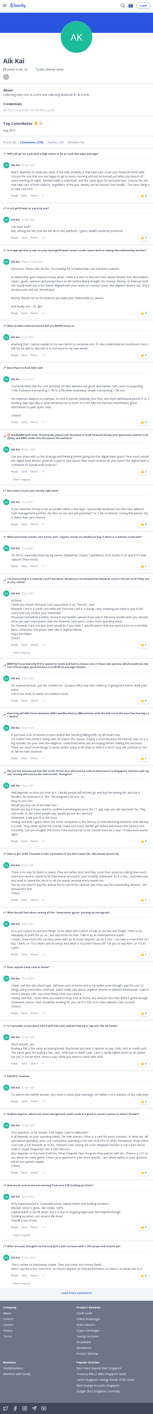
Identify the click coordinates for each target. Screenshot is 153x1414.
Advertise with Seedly (16, 1374)
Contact (8, 1319)
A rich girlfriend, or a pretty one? (28, 208)
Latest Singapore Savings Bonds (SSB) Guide (105, 1380)
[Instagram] (24, 1408)
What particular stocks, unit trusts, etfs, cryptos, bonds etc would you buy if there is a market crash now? (74, 537)
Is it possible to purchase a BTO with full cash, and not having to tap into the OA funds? (62, 1026)
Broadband (83, 1342)
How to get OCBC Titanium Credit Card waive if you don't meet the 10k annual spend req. (63, 854)
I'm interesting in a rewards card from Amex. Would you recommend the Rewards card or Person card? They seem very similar (78, 580)
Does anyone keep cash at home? (28, 967)
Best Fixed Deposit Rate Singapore (99, 1368)
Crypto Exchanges (88, 1330)
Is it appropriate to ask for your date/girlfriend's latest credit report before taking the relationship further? (76, 250)
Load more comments (76, 1293)
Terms (7, 1336)
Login (143, 5)
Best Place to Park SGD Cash (25, 368)
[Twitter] (5, 1408)
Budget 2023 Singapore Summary (98, 1391)
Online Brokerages (88, 1319)
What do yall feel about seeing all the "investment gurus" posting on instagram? (58, 912)
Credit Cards (84, 1313)
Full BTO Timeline (18, 1076)
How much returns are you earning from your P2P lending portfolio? (50, 1185)
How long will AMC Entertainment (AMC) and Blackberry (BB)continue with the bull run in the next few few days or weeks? (78, 715)
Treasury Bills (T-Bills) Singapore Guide (101, 1374)
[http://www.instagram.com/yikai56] (7, 77)
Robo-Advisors (85, 1325)
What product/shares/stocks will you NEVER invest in (40, 326)
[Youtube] (43, 1408)
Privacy (7, 1330)
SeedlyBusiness (13, 1368)
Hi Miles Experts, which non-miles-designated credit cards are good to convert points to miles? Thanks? (73, 1114)
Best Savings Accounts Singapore (98, 1385)
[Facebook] (15, 1408)
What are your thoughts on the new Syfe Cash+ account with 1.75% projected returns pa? (63, 1246)
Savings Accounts (87, 1336)
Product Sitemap (87, 1353)
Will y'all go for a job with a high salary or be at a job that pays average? (52, 153)
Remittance (83, 1348)
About (7, 1313)
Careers (8, 1325)
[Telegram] (34, 1408)
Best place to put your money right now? (32, 490)
